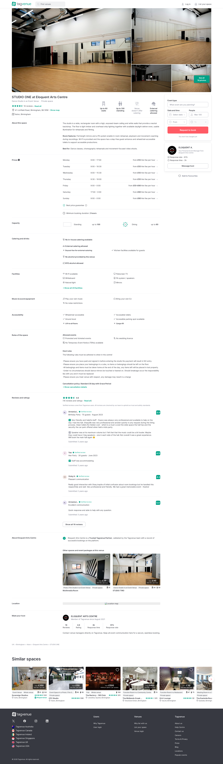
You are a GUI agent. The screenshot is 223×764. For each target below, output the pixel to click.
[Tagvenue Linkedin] (47, 721)
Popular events (181, 755)
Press (177, 743)
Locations (179, 751)
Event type (172, 100)
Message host (188, 166)
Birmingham (20, 644)
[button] (50, 4)
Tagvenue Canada (24, 730)
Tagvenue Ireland (24, 734)
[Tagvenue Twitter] (13, 721)
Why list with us (140, 723)
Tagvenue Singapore (25, 738)
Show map (55, 110)
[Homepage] (21, 4)
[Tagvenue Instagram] (36, 721)
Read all (38, 106)
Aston (29, 644)
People (192, 110)
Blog (176, 747)
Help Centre (180, 727)
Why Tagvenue (99, 723)
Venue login (139, 731)
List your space (140, 727)
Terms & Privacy (181, 739)
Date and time (174, 110)
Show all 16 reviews (74, 524)
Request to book (188, 130)
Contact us (179, 731)
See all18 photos (201, 79)
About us (178, 723)
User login (97, 727)
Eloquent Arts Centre (27, 538)
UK (13, 644)
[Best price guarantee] (86, 205)
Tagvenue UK (22, 742)
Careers (178, 735)
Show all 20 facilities (73, 288)
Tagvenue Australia (24, 727)
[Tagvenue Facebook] (24, 721)
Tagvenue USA (22, 746)
